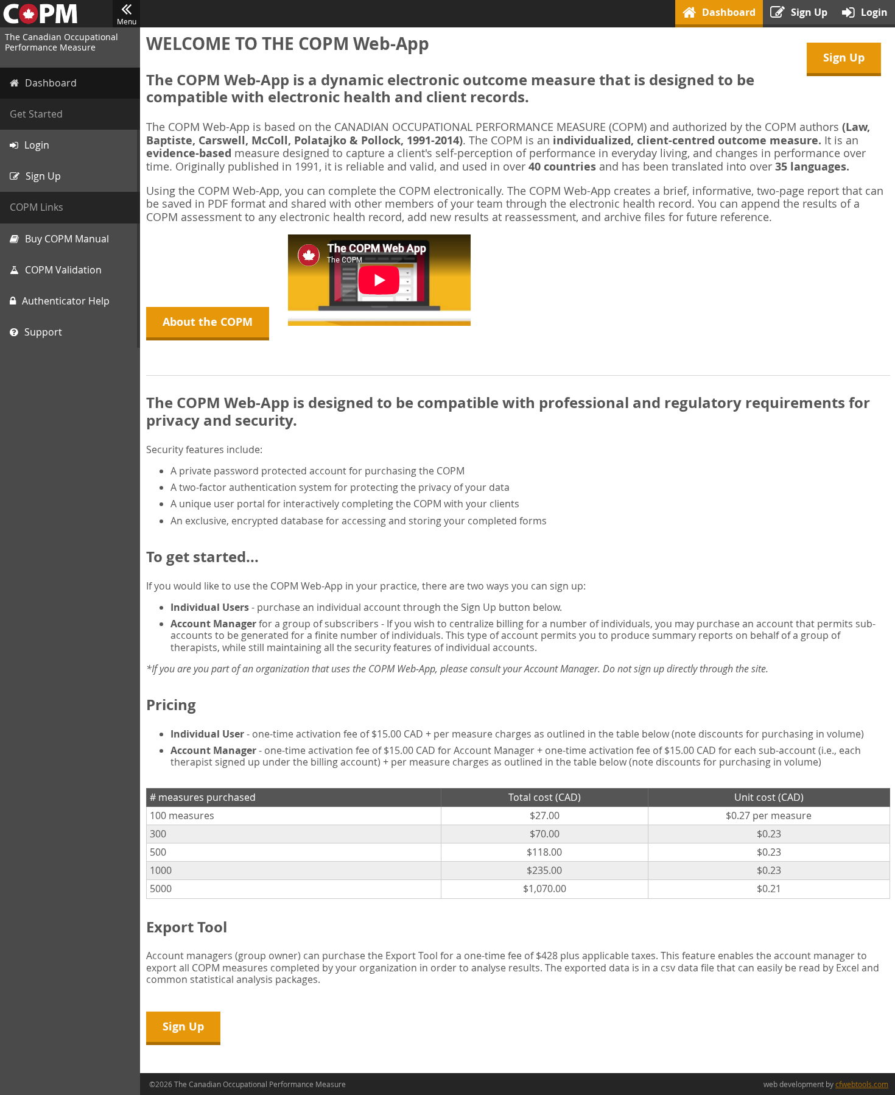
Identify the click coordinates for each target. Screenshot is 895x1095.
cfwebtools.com (861, 1084)
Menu (126, 21)
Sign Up (844, 57)
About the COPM (208, 321)
